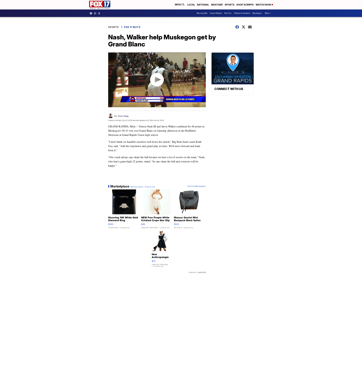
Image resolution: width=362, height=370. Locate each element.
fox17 (100, 13)
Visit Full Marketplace (196, 186)
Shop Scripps (245, 4)
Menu (178, 4)
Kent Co (227, 13)
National (203, 4)
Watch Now (264, 4)
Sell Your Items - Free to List (142, 187)
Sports (229, 4)
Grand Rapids (216, 13)
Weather (217, 4)
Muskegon (257, 13)
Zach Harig (123, 116)
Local (191, 4)
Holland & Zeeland (242, 13)
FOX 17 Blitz (132, 27)
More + (268, 13)
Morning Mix (202, 13)
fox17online (91, 13)
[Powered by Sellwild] (202, 272)
